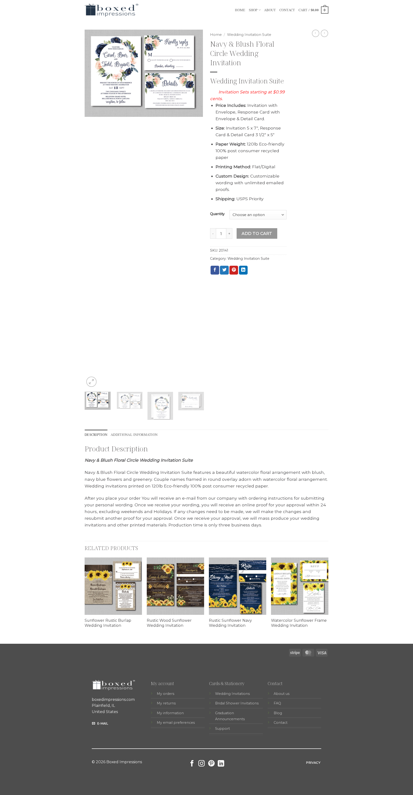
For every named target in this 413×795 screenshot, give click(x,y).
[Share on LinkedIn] (243, 270)
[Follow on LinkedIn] (221, 764)
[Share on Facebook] (215, 270)
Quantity (217, 214)
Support (222, 728)
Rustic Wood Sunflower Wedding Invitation (169, 623)
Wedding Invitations (232, 694)
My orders (165, 694)
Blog (278, 713)
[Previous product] (324, 33)
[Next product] (315, 33)
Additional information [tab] (134, 434)
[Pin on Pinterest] (233, 270)
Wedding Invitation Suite (249, 34)
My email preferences (176, 722)
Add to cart (257, 233)
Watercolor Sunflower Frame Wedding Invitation (299, 623)
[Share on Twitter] (224, 270)
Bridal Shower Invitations (237, 703)
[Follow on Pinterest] (211, 764)
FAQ (277, 703)
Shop (253, 10)
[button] (313, 10)
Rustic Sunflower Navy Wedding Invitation (230, 623)
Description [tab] (96, 434)
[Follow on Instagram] (201, 764)
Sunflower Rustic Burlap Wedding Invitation (108, 623)
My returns (166, 703)
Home (240, 10)
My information (170, 713)
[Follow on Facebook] (192, 764)
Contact (287, 10)
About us (281, 694)
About (270, 10)
